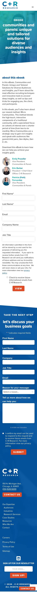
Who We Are (8, 524)
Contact (6, 527)
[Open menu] (33, 7)
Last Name (8, 348)
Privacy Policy (8, 542)
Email (6, 378)
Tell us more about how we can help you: (16, 399)
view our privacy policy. (18, 444)
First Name (8, 338)
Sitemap (6, 551)
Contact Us (12, 494)
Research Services (12, 514)
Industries (8, 511)
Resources (7, 520)
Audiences (8, 507)
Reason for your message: (16, 387)
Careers (6, 537)
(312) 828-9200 (9, 489)
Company (8, 358)
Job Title (7, 368)
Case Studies (8, 517)
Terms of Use (8, 546)
